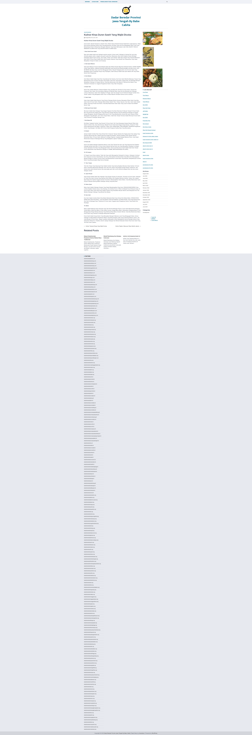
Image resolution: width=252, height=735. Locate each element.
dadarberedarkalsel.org (89, 374)
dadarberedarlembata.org (89, 592)
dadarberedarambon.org (89, 341)
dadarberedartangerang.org (90, 589)
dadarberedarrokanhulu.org (90, 684)
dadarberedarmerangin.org (90, 700)
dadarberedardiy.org (88, 511)
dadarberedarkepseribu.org (90, 509)
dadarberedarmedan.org (89, 547)
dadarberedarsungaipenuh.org (90, 717)
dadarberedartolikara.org (89, 566)
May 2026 (145, 180)
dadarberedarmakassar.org (90, 320)
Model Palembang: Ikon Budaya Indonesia (112, 237)
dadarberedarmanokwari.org (90, 348)
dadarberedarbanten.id (89, 381)
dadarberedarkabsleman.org (90, 521)
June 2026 (145, 178)
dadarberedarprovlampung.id (90, 417)
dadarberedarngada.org (89, 603)
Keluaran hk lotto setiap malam (150, 136)
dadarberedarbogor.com (89, 277)
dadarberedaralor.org (88, 582)
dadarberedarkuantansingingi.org (91, 677)
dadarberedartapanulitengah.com (91, 357)
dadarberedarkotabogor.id (89, 485)
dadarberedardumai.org (89, 689)
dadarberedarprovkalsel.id (89, 405)
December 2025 (146, 192)
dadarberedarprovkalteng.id (90, 407)
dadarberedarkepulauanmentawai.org (92, 629)
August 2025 (145, 202)
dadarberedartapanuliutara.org (90, 353)
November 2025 (146, 195)
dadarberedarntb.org (88, 549)
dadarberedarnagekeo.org (89, 606)
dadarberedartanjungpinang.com (91, 301)
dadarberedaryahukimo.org (90, 570)
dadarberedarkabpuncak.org (90, 532)
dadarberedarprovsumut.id (90, 459)
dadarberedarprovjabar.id (89, 395)
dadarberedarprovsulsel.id (89, 447)
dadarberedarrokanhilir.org (89, 681)
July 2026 (145, 176)
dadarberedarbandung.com (90, 260)
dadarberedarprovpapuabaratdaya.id (92, 433)
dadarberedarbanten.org (89, 362)
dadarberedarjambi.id (88, 393)
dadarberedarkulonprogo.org (90, 518)
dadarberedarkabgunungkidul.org (91, 516)
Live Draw (145, 92)
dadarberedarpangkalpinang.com (91, 303)
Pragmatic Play (146, 120)
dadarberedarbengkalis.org (90, 665)
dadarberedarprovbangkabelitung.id (92, 412)
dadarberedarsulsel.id (88, 457)
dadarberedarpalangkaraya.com (91, 315)
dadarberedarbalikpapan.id (90, 488)
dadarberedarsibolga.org (89, 620)
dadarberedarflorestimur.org (90, 561)
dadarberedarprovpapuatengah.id (91, 440)
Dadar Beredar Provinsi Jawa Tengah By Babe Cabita (126, 21)
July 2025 (145, 204)
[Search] (167, 2)
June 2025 (145, 206)
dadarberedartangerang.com (90, 275)
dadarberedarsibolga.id (89, 478)
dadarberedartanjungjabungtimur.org (92, 710)
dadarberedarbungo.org (89, 696)
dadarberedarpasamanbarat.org (91, 639)
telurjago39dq (88, 37)
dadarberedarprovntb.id (89, 424)
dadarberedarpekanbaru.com (90, 289)
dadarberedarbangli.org (89, 530)
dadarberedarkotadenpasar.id (90, 471)
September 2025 (146, 199)
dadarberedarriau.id (88, 443)
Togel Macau (146, 101)
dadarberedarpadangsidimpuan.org (91, 615)
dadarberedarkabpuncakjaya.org (91, 540)
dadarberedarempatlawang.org (91, 719)
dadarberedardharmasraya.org (90, 627)
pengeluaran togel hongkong (108, 1)
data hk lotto (146, 155)
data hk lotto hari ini (148, 146)
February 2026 (146, 187)
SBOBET (153, 218)
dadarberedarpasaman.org (90, 637)
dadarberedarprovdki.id (89, 388)
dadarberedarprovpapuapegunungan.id (92, 435)
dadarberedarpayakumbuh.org (90, 660)
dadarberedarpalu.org (89, 324)
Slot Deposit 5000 (147, 142)
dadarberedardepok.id (89, 473)
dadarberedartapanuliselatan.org (91, 355)
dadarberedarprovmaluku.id (90, 419)
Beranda (87, 1)
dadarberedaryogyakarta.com (90, 268)
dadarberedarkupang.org (89, 339)
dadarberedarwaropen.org (89, 568)
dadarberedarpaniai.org (89, 506)
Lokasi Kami (95, 1)
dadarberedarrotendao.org (90, 608)
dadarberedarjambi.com (89, 294)
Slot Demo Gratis (147, 127)
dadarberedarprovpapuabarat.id (91, 431)
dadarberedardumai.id (89, 492)
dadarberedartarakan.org (89, 317)
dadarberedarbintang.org (89, 528)
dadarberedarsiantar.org (89, 613)
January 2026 (146, 190)
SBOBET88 (145, 114)
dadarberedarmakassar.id (89, 490)
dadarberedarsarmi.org (89, 542)
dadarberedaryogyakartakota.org (91, 523)
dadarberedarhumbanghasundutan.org (92, 563)
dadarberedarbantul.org (89, 514)
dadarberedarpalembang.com (90, 284)
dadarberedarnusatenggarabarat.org (92, 365)
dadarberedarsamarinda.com (90, 312)
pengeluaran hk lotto (148, 164)
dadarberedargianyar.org (89, 535)
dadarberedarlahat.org (89, 722)
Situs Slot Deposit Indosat (149, 130)
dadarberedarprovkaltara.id (90, 409)
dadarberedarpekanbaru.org (90, 691)
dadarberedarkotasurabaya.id (90, 469)
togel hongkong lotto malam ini (150, 139)
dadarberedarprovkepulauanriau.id (91, 414)
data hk (144, 161)
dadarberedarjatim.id (88, 400)
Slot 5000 (145, 105)
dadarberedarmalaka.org (89, 594)
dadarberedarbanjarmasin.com (90, 305)
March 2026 (145, 185)
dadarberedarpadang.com (89, 286)
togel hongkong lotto (148, 133)
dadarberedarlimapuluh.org (90, 632)
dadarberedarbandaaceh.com (90, 291)
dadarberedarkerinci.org (89, 698)
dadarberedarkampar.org (89, 672)
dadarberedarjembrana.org (90, 537)
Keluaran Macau (147, 98)
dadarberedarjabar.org (89, 372)
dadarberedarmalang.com (89, 279)
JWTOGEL (145, 111)
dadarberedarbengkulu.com (90, 296)
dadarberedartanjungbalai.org (90, 622)
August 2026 (146, 173)
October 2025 (146, 197)
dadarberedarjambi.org (89, 715)
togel (144, 152)
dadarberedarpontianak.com (90, 308)
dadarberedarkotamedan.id (90, 461)
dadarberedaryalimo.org (89, 573)
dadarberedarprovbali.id (89, 379)
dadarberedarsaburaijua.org (90, 610)
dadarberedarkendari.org (89, 327)
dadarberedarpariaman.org (90, 658)
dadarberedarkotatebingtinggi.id (91, 466)
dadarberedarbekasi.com (89, 270)
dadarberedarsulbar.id (89, 445)
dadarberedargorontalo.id (89, 391)
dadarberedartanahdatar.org (90, 651)
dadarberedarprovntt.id (89, 426)
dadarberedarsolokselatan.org (90, 648)
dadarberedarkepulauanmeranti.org (91, 674)
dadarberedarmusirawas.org (90, 729)
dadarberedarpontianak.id (89, 476)
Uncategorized (87, 32)
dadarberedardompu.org (89, 554)
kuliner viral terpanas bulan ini (131, 236)
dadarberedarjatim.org (89, 369)
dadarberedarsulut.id (88, 454)
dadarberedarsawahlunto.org (90, 663)
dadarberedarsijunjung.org (89, 644)
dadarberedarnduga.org (89, 504)
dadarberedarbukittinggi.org (90, 653)
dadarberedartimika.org (89, 350)
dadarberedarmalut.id (88, 421)
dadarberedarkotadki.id (89, 464)
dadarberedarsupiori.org (89, 551)
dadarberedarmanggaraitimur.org (91, 601)
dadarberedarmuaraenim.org (90, 724)
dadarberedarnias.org (88, 360)
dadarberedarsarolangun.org (90, 705)
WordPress (154, 733)
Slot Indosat (146, 123)
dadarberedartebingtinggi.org (90, 625)
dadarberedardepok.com (89, 272)
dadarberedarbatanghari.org (90, 693)
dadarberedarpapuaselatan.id (90, 438)
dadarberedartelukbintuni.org (90, 580)
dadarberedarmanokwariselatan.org (91, 587)
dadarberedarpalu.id (88, 480)
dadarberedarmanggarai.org (90, 596)
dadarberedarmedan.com (89, 282)
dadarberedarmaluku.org (89, 367)
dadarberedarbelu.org (89, 584)
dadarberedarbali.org (88, 525)
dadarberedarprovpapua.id (90, 428)
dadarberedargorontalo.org (90, 329)
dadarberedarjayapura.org (89, 346)
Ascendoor (142, 733)
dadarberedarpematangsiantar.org (91, 618)
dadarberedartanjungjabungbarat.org (92, 707)
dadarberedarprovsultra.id (89, 450)
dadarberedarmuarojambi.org (90, 703)
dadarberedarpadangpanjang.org (91, 655)
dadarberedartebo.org (89, 712)
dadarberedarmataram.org (89, 336)
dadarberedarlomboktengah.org (91, 558)
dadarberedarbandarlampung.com (91, 298)
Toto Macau (146, 95)
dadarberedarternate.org (89, 343)
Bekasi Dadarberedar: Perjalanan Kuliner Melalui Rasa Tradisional (92, 237)
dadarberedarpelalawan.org (90, 679)
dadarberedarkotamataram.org (90, 577)
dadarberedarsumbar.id (89, 452)
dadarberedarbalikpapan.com (90, 310)
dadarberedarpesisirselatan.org (91, 641)
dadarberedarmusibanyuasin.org (91, 726)
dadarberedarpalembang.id (90, 483)
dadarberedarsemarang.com (90, 265)
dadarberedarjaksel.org (89, 502)
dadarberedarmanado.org (89, 322)
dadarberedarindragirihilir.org (90, 667)
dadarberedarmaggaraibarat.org (91, 599)
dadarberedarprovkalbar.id (90, 402)
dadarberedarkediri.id (88, 386)
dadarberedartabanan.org (89, 544)
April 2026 (145, 183)
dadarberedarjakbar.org (89, 497)
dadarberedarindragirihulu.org (90, 670)
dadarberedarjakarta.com (89, 258)
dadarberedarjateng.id (89, 398)
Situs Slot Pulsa (146, 108)
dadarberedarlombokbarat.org (90, 556)
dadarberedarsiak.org (88, 686)
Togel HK (153, 217)
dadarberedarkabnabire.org (90, 495)
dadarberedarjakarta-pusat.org (90, 499)
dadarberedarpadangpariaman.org (91, 634)
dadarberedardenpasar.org (90, 334)
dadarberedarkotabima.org (90, 575)
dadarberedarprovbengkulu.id (90, 383)
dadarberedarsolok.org (89, 646)
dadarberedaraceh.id (88, 376)
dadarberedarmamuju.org (89, 331)
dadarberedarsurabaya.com (90, 263)
